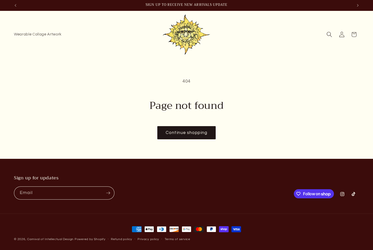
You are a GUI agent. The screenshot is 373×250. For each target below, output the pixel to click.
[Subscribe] (108, 193)
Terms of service (177, 239)
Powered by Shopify (90, 239)
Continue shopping (186, 132)
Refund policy (121, 239)
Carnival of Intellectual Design (50, 239)
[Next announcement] (357, 5)
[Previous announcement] (15, 5)
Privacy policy (148, 239)
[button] (329, 34)
